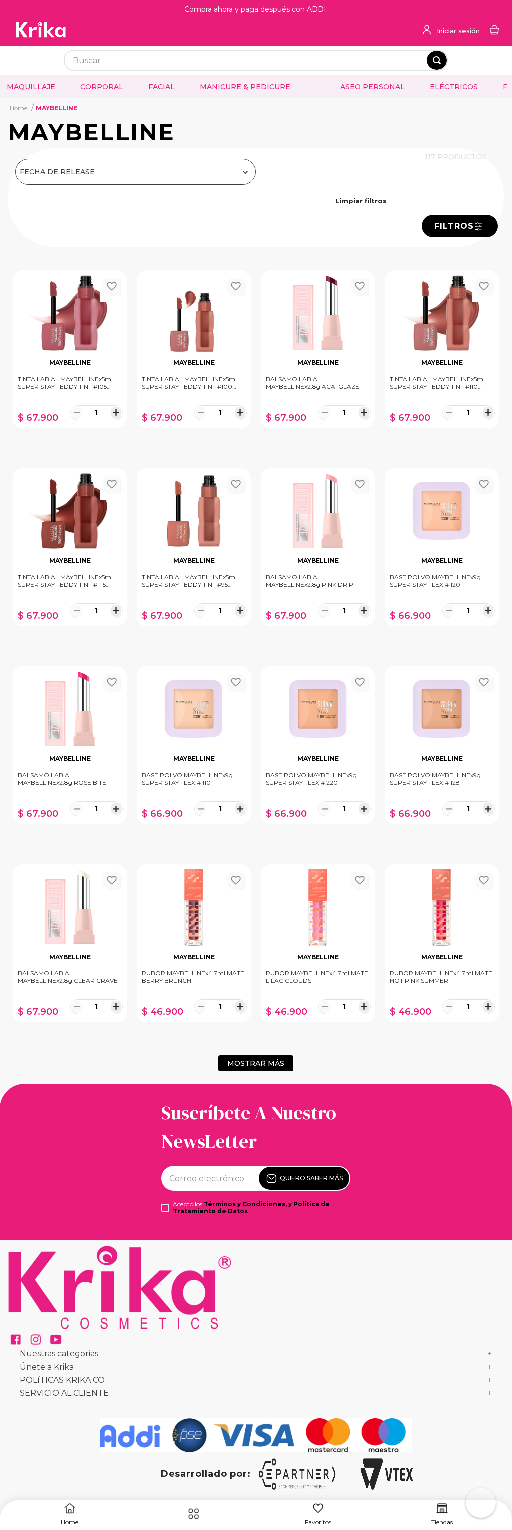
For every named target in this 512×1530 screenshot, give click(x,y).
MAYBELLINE (57, 108)
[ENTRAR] (450, 31)
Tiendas (442, 1522)
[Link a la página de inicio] (19, 107)
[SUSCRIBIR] (304, 1178)
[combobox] (256, 60)
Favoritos (318, 1522)
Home (69, 1522)
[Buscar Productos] (437, 60)
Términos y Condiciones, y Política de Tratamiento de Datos (251, 1207)
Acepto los (251, 1208)
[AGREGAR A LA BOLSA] (70, 438)
